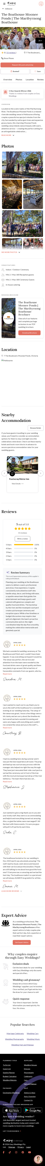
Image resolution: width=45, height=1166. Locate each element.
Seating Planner (9, 1073)
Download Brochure (29, 333)
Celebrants (28, 1076)
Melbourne (8, 8)
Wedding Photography (14, 1039)
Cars (25, 1080)
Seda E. (10, 832)
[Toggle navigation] (4, 4)
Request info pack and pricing (22, 65)
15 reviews (11, 52)
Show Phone (9, 58)
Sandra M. (13, 679)
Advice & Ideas (29, 1093)
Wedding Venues (30, 1065)
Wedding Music (33, 1039)
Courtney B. (13, 733)
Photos (19, 79)
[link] (3, 1152)
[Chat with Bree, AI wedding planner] (38, 1159)
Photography (29, 1073)
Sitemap (11, 1147)
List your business (11, 1131)
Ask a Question (30, 1096)
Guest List (7, 1069)
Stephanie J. (14, 787)
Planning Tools (10, 1060)
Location (30, 79)
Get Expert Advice (21, 942)
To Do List (7, 1065)
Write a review (22, 539)
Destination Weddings (11, 1093)
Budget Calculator (10, 1076)
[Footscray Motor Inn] (22, 465)
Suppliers (28, 1060)
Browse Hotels (35, 428)
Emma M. (11, 886)
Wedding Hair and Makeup (22, 1045)
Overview (7, 79)
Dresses (27, 1069)
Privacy (21, 1147)
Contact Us (28, 1100)
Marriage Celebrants (15, 1033)
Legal (28, 1147)
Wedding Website (10, 1080)
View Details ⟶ (17, 484)
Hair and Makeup (30, 1084)
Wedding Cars (33, 1033)
